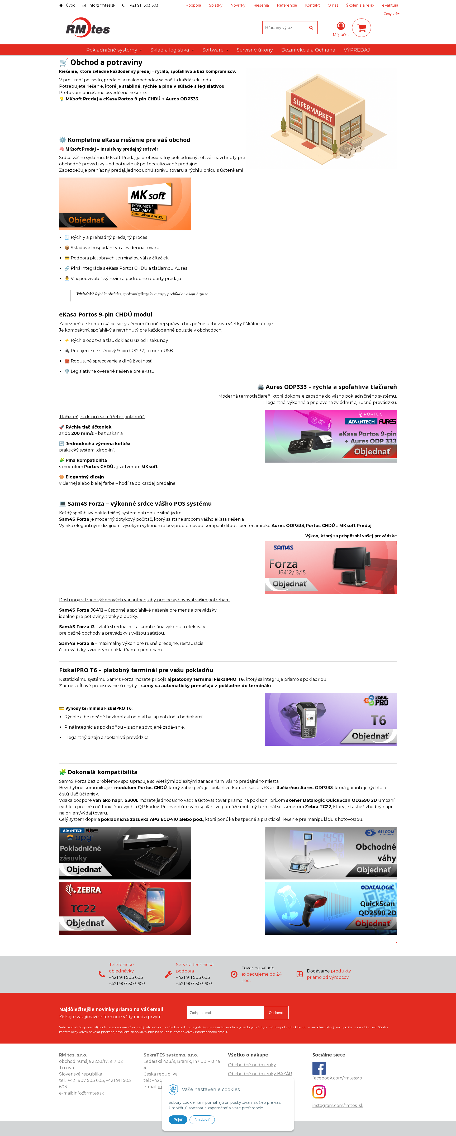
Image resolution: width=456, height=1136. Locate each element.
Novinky (237, 5)
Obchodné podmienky (252, 1064)
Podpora (193, 5)
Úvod (70, 5)
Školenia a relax (360, 5)
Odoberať (276, 1013)
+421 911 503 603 (143, 5)
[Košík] (361, 27)
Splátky (215, 5)
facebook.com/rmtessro (337, 1078)
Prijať (178, 1120)
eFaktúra (390, 5)
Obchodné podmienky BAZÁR (260, 1073)
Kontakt (312, 5)
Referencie (287, 5)
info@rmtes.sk (102, 5)
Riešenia (261, 5)
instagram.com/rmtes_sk (337, 1105)
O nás (333, 5)
